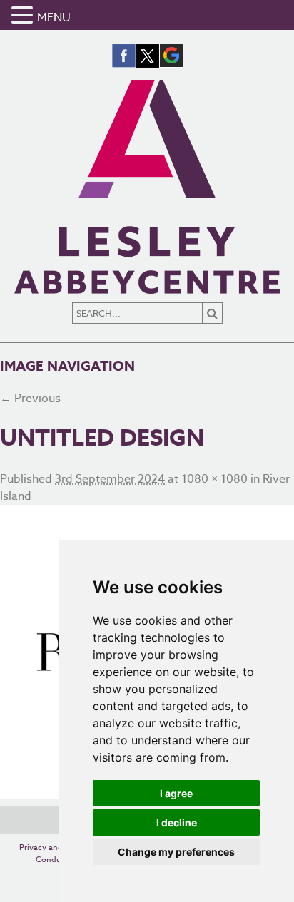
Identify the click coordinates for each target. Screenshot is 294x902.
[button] (24, 16)
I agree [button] (176, 793)
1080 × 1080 (214, 479)
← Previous (30, 398)
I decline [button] (176, 822)
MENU (54, 17)
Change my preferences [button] (176, 852)
